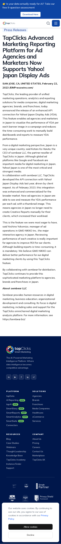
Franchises (37, 404)
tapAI (11, 404)
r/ (34, 377)
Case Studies (12, 443)
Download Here (30, 14)
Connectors (12, 425)
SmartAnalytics (16, 417)
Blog (8, 439)
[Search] (48, 23)
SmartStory (14, 408)
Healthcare (37, 412)
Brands (35, 400)
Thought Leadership (16, 451)
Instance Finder (13, 464)
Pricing (35, 443)
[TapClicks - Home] (23, 23)
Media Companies (41, 408)
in (9, 377)
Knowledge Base (14, 455)
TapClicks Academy (15, 459)
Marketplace (38, 455)
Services (36, 421)
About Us (36, 439)
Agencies (37, 396)
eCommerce (38, 417)
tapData (10, 396)
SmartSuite (14, 421)
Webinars (11, 447)
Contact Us (37, 451)
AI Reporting (15, 400)
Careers (36, 447)
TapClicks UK (38, 459)
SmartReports (16, 412)
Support (10, 468)
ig (27, 377)
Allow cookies (30, 526)
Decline (30, 535)
